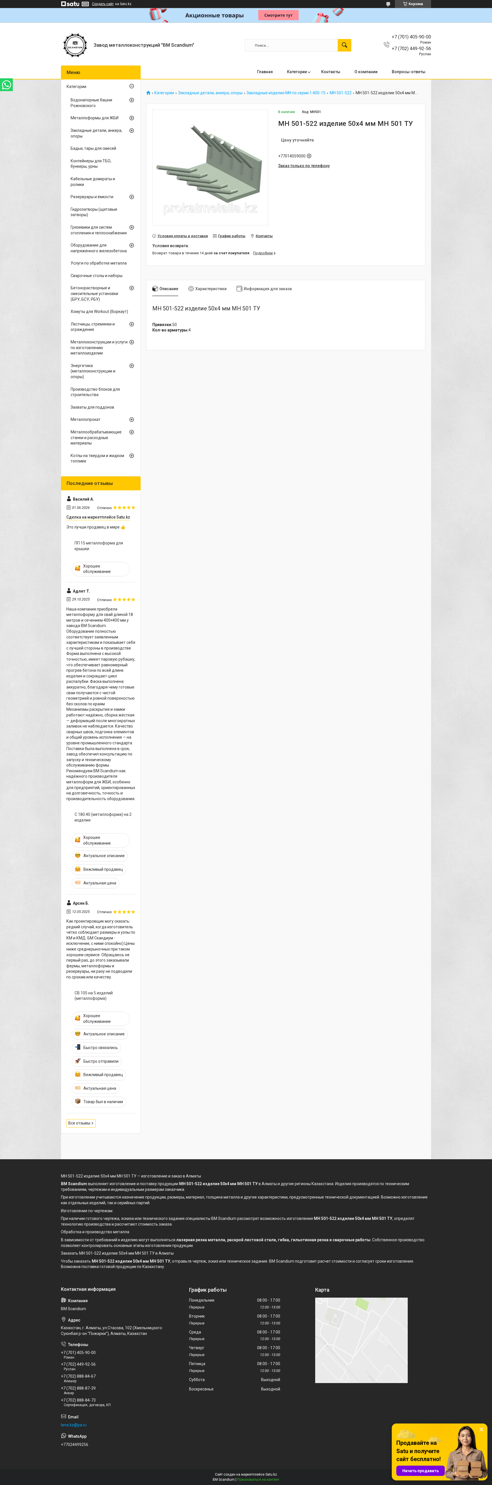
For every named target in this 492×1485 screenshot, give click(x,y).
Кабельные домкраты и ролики (93, 182)
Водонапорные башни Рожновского (91, 103)
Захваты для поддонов (92, 407)
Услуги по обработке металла (99, 263)
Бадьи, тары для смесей (93, 148)
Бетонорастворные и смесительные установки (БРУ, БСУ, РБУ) (94, 293)
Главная (265, 71)
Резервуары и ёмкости (92, 196)
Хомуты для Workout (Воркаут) (99, 311)
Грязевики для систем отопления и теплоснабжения (99, 230)
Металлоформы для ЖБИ (94, 118)
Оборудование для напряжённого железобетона (99, 248)
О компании (366, 71)
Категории (297, 71)
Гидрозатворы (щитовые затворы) (94, 212)
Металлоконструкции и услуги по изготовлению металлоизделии (99, 347)
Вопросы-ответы (408, 71)
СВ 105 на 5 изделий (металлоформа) (94, 996)
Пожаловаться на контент (258, 1480)
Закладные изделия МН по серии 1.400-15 (286, 93)
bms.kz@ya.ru (74, 1425)
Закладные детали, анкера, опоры (210, 93)
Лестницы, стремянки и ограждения (93, 327)
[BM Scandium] (75, 45)
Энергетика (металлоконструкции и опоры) (93, 371)
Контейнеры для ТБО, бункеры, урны (91, 164)
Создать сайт (103, 4)
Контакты (330, 71)
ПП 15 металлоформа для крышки (99, 546)
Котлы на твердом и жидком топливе (97, 458)
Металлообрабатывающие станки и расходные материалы (96, 437)
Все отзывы (79, 1123)
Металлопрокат (86, 419)
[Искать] (344, 45)
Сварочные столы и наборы (96, 275)
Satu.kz (271, 1474)
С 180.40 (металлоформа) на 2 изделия (103, 817)
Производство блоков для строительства (95, 392)
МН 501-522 (341, 93)
